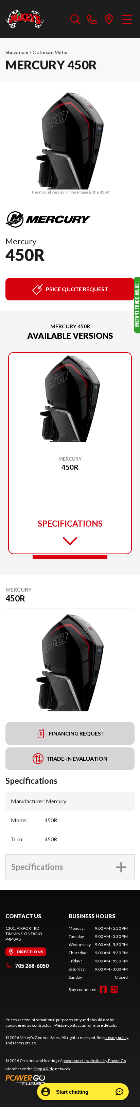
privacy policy (116, 1037)
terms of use (24, 1042)
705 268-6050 (32, 965)
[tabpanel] (98, 953)
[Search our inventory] (75, 19)
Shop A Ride (43, 1068)
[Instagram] (114, 990)
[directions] (109, 19)
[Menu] (127, 19)
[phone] (92, 19)
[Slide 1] (70, 557)
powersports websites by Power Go (94, 1060)
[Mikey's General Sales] (24, 19)
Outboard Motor (50, 52)
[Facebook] (103, 990)
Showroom (16, 52)
